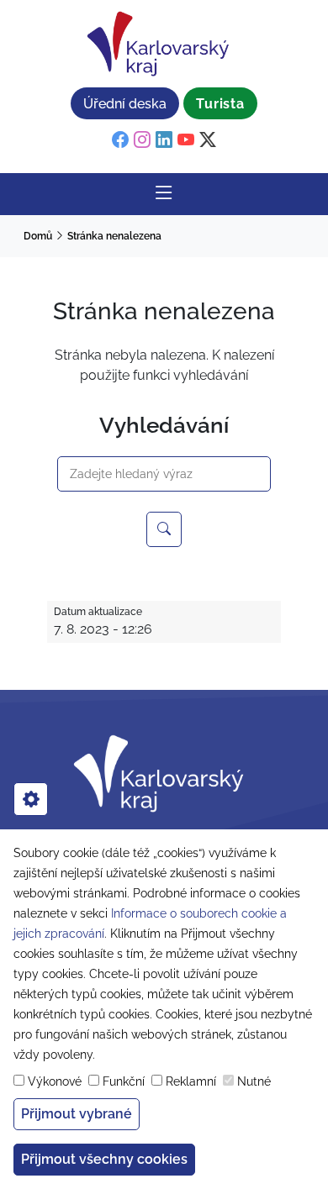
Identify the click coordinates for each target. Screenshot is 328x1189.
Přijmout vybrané (76, 1114)
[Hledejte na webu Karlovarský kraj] (164, 529)
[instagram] (142, 140)
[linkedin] (164, 140)
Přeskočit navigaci (60, 12)
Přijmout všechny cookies (104, 1159)
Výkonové (55, 1081)
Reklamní (191, 1081)
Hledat (75, 447)
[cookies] (30, 799)
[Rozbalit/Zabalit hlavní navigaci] (164, 194)
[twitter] (208, 140)
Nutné (254, 1081)
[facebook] (120, 140)
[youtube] (186, 140)
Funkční (124, 1081)
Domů (38, 236)
